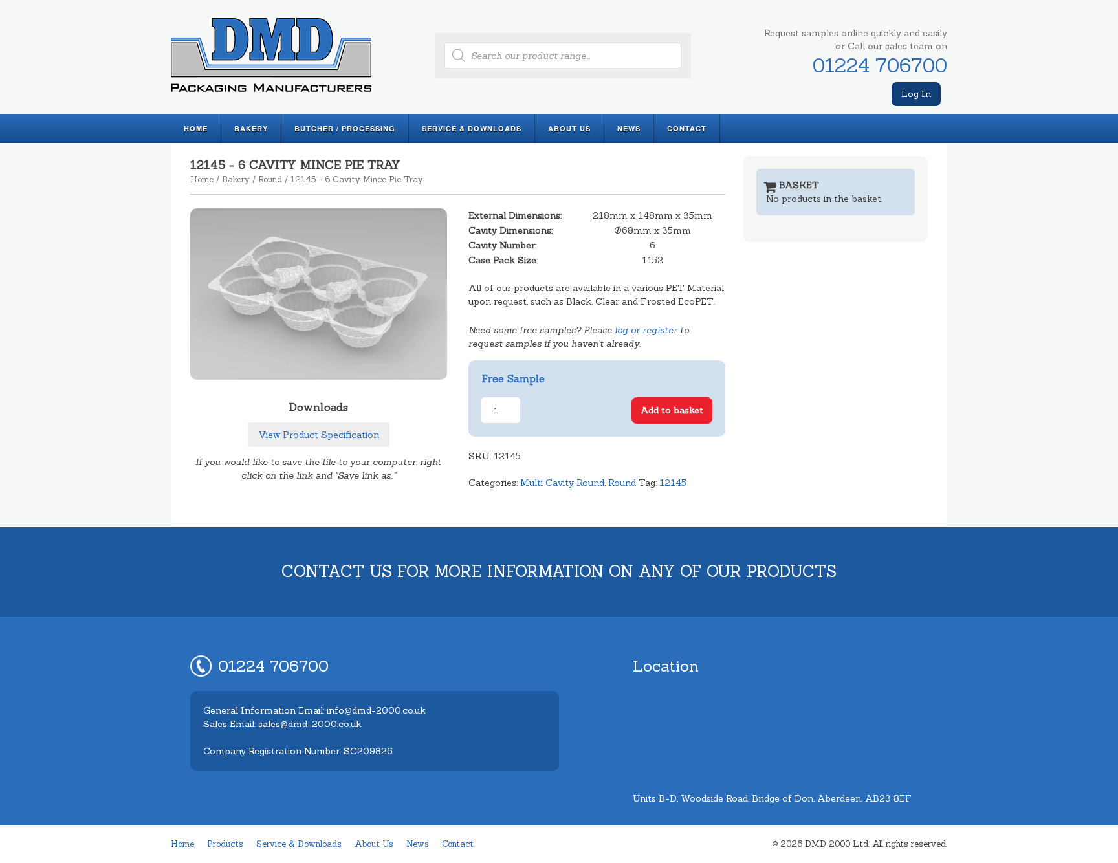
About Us (569, 128)
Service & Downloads (471, 128)
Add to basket (672, 410)
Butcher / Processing (344, 128)
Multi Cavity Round (562, 482)
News (629, 128)
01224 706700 (880, 65)
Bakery (251, 128)
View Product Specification (318, 435)
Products (225, 843)
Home (196, 128)
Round (270, 179)
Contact (687, 128)
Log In (916, 94)
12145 (672, 482)
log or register (646, 330)
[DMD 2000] (271, 94)
